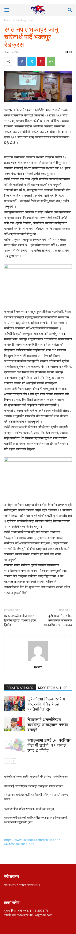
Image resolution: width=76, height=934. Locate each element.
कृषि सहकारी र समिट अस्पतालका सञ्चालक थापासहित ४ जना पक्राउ (58, 620)
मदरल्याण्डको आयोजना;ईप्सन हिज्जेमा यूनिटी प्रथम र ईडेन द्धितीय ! (20, 620)
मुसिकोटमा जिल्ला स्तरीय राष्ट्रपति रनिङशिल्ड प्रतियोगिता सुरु (46, 704)
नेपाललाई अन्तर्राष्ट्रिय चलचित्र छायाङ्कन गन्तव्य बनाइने (47, 724)
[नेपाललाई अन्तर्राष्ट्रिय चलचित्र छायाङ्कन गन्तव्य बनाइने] (14, 724)
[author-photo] (38, 661)
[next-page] (13, 761)
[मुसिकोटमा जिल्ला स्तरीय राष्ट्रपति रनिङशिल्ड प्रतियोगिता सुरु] (14, 703)
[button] (7, 10)
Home (7, 20)
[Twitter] (31, 61)
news (38, 667)
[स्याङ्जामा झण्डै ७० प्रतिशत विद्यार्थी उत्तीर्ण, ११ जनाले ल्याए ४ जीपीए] (14, 745)
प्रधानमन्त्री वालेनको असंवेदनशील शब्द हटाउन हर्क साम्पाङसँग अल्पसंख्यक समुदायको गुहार (36, 820)
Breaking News (24, 20)
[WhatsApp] (51, 61)
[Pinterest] (41, 61)
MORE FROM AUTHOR (53, 687)
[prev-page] (7, 761)
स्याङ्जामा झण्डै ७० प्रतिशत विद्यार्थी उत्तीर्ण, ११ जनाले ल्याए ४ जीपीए (49, 745)
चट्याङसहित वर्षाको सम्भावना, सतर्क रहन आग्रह (29, 809)
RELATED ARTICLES (20, 687)
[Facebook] (22, 61)
